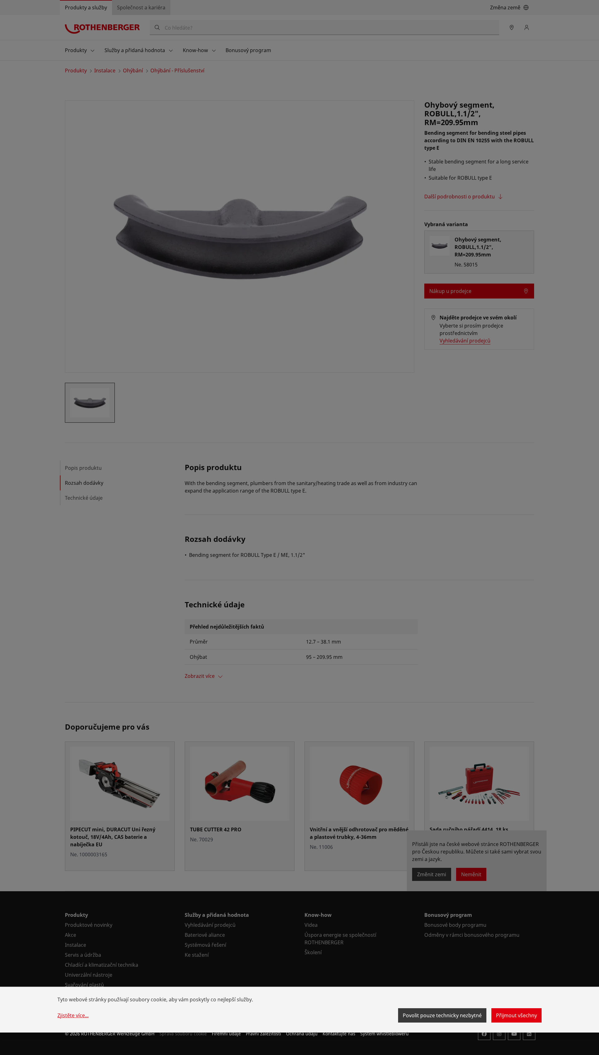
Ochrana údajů (302, 1034)
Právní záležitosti (263, 1034)
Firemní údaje (226, 1034)
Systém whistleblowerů (384, 1034)
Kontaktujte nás (339, 1034)
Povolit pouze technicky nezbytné (442, 1015)
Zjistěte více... (73, 1015)
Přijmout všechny (516, 1015)
